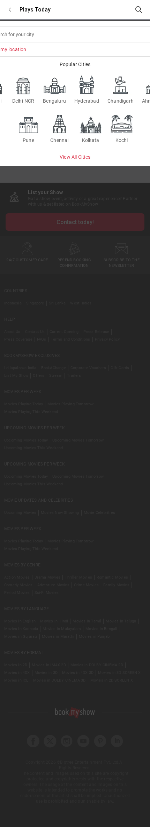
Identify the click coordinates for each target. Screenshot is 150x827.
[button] (9, 9)
